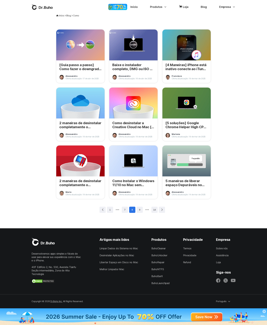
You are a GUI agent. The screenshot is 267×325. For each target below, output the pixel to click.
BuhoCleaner (158, 248)
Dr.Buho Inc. (56, 301)
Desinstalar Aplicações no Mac (117, 255)
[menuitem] (134, 7)
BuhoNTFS (157, 269)
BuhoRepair (157, 262)
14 (154, 210)
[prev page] (117, 209)
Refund (187, 262)
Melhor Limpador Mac (112, 269)
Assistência (222, 255)
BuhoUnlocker (159, 255)
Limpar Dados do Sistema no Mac (119, 248)
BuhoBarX (157, 276)
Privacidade (189, 255)
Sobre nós (222, 248)
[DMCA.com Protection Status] (43, 281)
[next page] (147, 209)
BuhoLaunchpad (160, 283)
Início (134, 6)
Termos (187, 248)
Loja (185, 6)
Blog (204, 6)
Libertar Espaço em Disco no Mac (119, 262)
